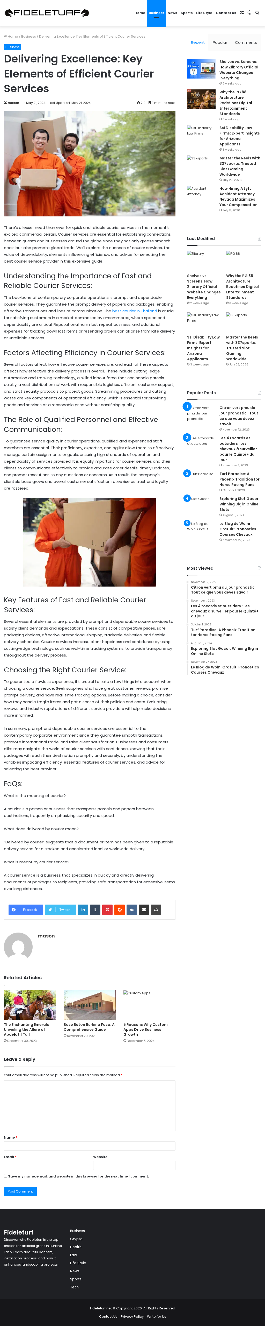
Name (10, 1137)
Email (10, 1156)
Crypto (76, 1239)
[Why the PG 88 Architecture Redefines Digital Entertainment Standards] (201, 99)
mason (13, 103)
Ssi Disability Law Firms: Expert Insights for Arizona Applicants (239, 136)
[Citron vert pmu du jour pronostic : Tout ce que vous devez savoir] (201, 415)
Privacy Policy (132, 1316)
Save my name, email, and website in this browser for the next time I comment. (78, 1176)
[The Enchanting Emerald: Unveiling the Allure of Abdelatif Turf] (30, 1005)
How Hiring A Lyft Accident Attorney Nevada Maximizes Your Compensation (238, 196)
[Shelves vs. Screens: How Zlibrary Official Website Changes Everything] (201, 69)
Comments (246, 42)
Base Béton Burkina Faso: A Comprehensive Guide (89, 1027)
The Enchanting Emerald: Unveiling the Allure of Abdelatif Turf (27, 1029)
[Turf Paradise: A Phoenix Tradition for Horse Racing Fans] (201, 481)
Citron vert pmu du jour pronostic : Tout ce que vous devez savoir (238, 416)
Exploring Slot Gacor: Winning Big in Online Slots (239, 504)
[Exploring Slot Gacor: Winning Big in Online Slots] (201, 506)
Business (156, 12)
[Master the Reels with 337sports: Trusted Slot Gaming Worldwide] (201, 165)
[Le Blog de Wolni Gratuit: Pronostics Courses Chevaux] (201, 530)
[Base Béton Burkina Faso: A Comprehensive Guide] (90, 1005)
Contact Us (226, 12)
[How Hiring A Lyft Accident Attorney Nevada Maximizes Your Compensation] (201, 195)
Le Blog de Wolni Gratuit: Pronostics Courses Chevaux (237, 529)
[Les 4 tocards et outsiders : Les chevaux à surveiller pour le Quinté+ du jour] (201, 445)
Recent (198, 42)
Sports (187, 12)
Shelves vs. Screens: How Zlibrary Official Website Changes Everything (238, 70)
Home (140, 12)
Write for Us (156, 1316)
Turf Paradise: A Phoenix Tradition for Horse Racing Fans (239, 479)
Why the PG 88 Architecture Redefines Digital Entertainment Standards (235, 102)
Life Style (204, 12)
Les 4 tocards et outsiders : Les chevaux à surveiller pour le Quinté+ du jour (238, 448)
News (172, 12)
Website (100, 1156)
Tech (74, 1287)
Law (73, 1255)
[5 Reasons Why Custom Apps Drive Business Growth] (149, 1005)
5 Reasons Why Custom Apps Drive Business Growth (145, 1029)
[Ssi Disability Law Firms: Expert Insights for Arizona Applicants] (201, 135)
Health (76, 1247)
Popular (220, 42)
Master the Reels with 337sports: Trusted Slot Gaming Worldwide (239, 166)
